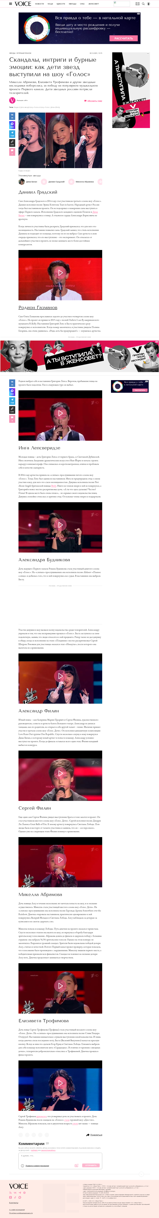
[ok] (10, 1197)
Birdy (58, 107)
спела (75, 1123)
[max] (19, 1197)
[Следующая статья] (79, 1174)
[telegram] (19, 1192)
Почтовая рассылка (137, 3)
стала (66, 1119)
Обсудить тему (94, 101)
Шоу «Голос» (34, 107)
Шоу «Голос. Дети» (48, 107)
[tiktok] (15, 1197)
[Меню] (10, 3)
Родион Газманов (37, 307)
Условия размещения (17, 1210)
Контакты (13, 1203)
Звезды (12, 53)
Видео (16, 107)
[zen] (24, 1192)
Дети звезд (24, 107)
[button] (100, 182)
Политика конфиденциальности (21, 1213)
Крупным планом (24, 53)
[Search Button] (143, 3)
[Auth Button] (148, 3)
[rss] (10, 1192)
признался (41, 1116)
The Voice (22, 4)
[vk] (15, 1192)
